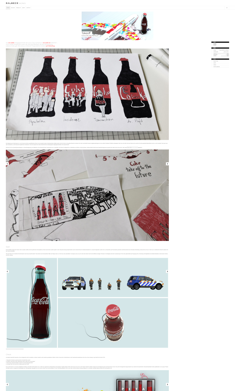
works (22, 3)
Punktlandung (217, 66)
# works (214, 43)
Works (8, 7)
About (23, 7)
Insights (13, 7)
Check (215, 64)
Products (18, 7)
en (227, 7)
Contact (28, 7)
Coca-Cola (132, 147)
